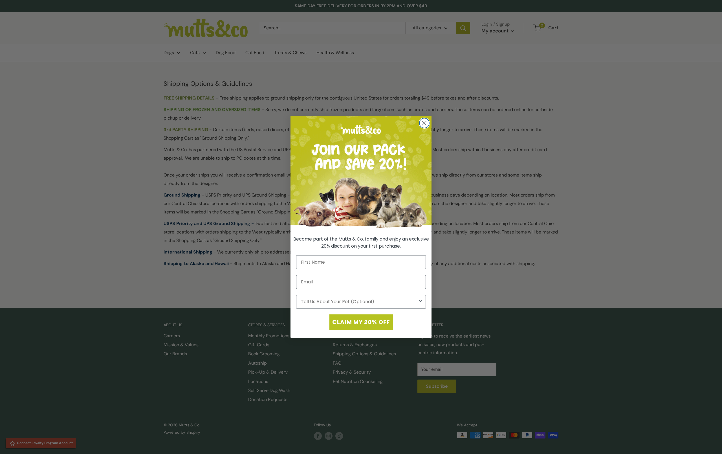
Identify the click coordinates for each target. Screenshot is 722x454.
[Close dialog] (424, 123)
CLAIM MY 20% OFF (361, 322)
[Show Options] (420, 301)
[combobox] (359, 301)
